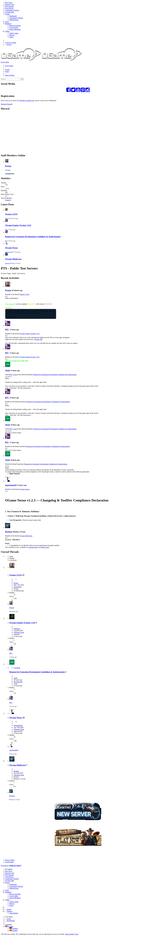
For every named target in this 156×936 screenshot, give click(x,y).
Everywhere (5, 62)
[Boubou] (7, 527)
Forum (7, 69)
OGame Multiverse (13, 259)
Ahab (7, 370)
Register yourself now (27, 100)
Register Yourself (6, 104)
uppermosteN (9, 252)
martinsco (17, 629)
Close (76, 934)
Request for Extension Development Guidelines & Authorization (33, 236)
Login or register (10, 42)
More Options (9, 75)
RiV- (6, 229)
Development (18, 682)
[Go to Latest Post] (11, 604)
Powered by (11, 865)
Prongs (8, 166)
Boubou (7, 263)
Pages (7, 71)
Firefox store (45, 547)
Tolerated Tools (19, 632)
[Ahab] (7, 366)
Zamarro (8, 200)
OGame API (38, 339)
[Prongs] (7, 286)
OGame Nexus (11, 248)
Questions (17, 668)
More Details (69, 934)
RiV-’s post (13, 374)
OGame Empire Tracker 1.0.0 (18, 225)
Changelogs (18, 587)
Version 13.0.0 (11, 214)
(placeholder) (13, 913)
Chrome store (32, 547)
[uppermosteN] (7, 481)
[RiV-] (7, 325)
